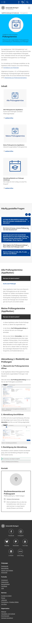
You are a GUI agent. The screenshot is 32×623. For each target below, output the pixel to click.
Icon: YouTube (25, 541)
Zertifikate (4, 586)
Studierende (4, 566)
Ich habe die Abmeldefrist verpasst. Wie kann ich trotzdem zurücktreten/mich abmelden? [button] (15, 221)
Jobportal (4, 600)
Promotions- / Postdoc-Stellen (10, 602)
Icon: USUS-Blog (20, 551)
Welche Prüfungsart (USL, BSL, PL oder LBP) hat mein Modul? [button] (15, 252)
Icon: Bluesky (6, 541)
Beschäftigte (4, 568)
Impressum (4, 580)
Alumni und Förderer (7, 570)
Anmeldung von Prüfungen (11, 67)
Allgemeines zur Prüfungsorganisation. (16, 77)
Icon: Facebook (11, 531)
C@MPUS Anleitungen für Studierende (10, 13)
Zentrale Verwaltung (7, 618)
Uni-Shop (4, 604)
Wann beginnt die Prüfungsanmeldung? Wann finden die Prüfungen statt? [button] (15, 246)
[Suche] (27, 2)
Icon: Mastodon (15, 541)
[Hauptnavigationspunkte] (29, 8)
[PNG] (16, 396)
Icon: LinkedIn (11, 551)
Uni (2, 2)
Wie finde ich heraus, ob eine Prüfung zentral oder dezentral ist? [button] (16, 229)
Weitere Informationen (13, 499)
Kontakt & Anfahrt (6, 596)
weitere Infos (9, 118)
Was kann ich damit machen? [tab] (11, 278)
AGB (2, 588)
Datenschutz (5, 582)
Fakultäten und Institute (8, 614)
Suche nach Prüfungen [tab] (9, 283)
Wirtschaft (4, 572)
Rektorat (3, 611)
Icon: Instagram (20, 531)
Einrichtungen (5, 616)
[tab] (16, 221)
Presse (3, 598)
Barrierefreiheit (5, 584)
